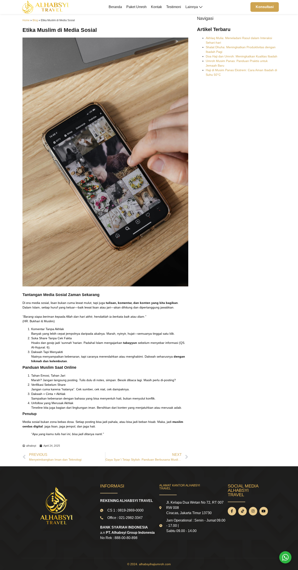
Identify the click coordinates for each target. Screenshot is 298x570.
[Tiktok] (242, 511)
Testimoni (173, 7)
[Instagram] (253, 511)
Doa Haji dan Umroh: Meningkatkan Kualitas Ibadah (241, 56)
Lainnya (191, 7)
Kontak (156, 7)
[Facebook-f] (232, 511)
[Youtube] (263, 511)
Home (26, 20)
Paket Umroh (136, 7)
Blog (35, 20)
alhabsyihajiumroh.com (155, 564)
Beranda (115, 7)
